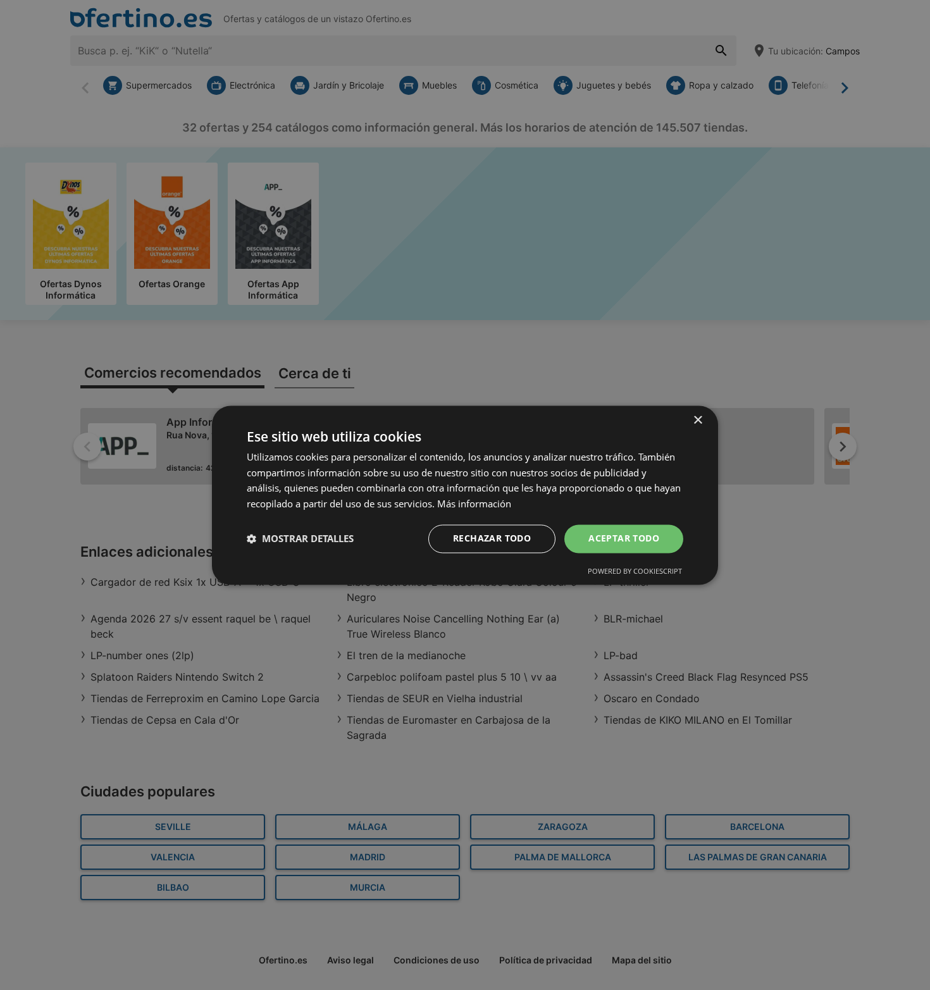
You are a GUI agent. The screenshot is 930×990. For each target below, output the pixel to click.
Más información (474, 504)
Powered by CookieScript (635, 571)
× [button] (697, 420)
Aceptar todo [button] (623, 538)
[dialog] (465, 495)
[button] (300, 539)
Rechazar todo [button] (492, 538)
